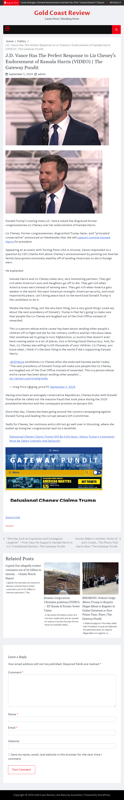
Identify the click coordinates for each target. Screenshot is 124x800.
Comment (16, 672)
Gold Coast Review (62, 13)
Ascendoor (77, 795)
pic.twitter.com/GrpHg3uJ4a (28, 379)
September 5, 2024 (62, 387)
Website (13, 741)
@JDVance (17, 362)
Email (13, 728)
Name (13, 714)
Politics (9, 526)
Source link (12, 517)
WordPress (104, 795)
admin (42, 74)
